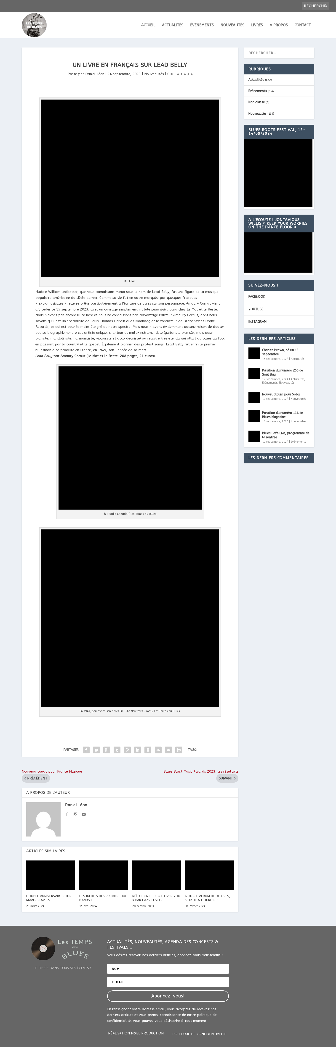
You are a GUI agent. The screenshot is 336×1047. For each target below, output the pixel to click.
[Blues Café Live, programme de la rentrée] (254, 436)
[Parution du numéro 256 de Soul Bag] (254, 373)
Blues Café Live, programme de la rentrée (285, 435)
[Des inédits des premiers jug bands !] (103, 874)
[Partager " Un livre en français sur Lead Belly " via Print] (178, 750)
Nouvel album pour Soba (281, 394)
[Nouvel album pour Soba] (254, 397)
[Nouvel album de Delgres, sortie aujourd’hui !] (209, 874)
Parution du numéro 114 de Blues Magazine (282, 415)
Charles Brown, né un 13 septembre (280, 352)
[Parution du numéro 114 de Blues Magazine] (254, 416)
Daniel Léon (94, 74)
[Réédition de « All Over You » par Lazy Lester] (156, 874)
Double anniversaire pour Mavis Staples (48, 898)
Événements (202, 25)
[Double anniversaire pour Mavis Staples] (50, 874)
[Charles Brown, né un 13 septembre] (254, 353)
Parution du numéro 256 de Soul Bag (282, 372)
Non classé (256, 102)
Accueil (148, 25)
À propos (279, 25)
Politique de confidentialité (199, 1034)
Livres (257, 25)
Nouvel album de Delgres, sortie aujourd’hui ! (207, 898)
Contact (303, 25)
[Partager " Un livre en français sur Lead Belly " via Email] (168, 750)
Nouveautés (232, 25)
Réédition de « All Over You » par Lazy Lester (156, 898)
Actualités (172, 25)
